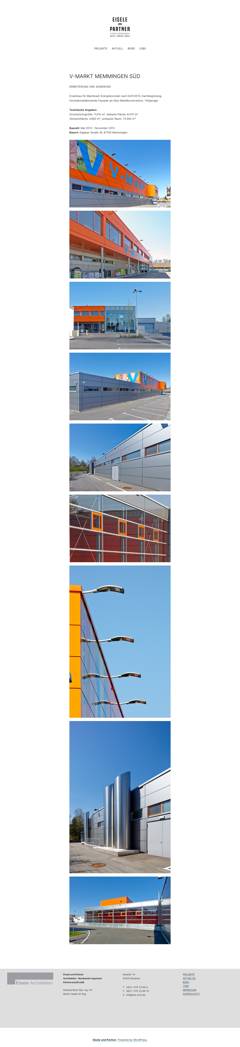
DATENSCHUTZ (191, 993)
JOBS (142, 48)
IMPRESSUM (189, 990)
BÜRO (131, 48)
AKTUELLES (189, 978)
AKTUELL (117, 48)
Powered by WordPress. (132, 1039)
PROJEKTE (100, 48)
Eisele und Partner (104, 1039)
